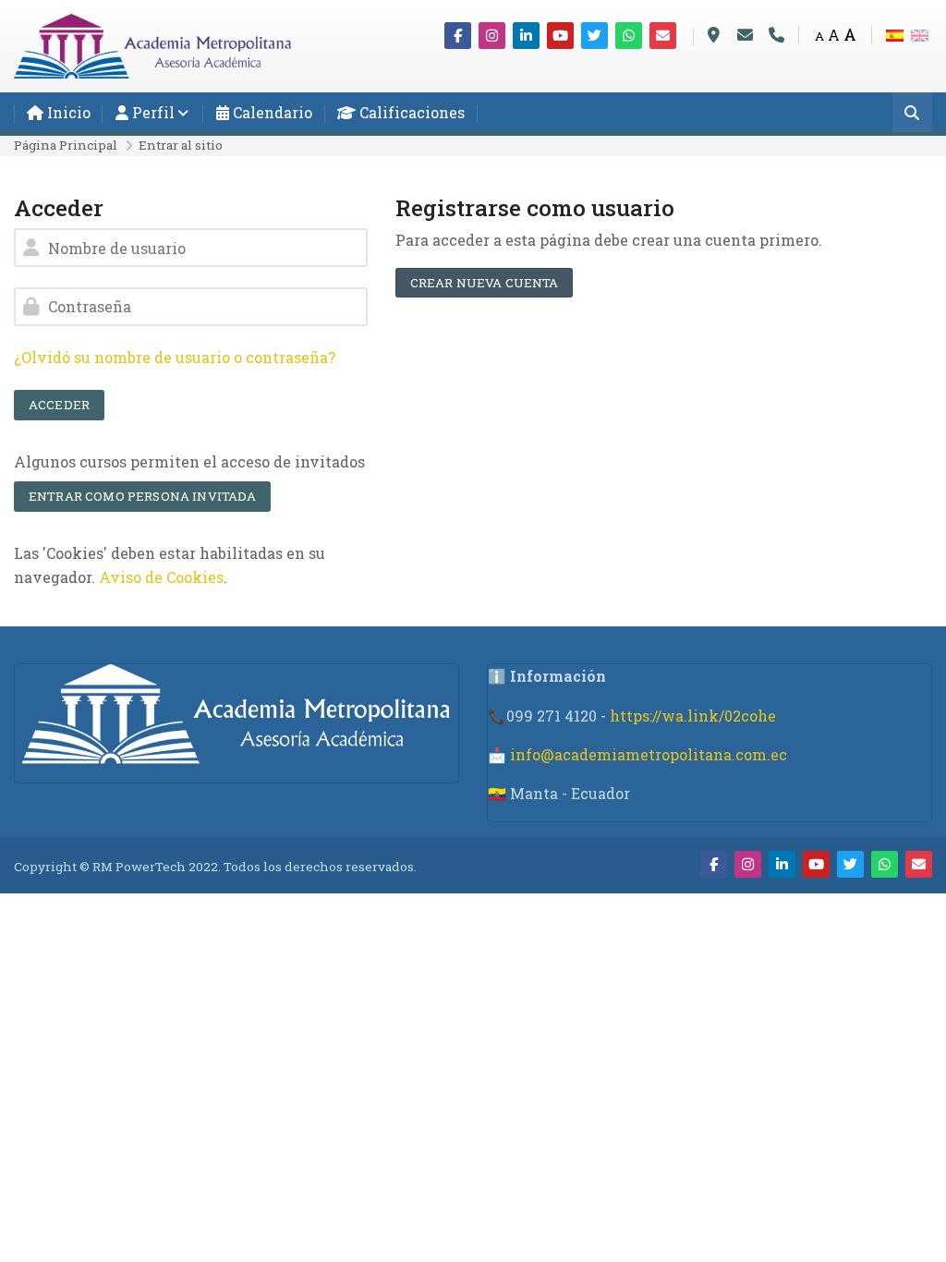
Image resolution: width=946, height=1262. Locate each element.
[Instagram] (492, 35)
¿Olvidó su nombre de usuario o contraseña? (174, 357)
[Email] (662, 35)
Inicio (67, 112)
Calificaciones (410, 112)
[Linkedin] (526, 35)
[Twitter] (594, 35)
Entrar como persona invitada (142, 496)
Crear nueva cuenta (484, 282)
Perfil (151, 112)
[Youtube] (560, 35)
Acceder (59, 404)
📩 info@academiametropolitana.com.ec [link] (637, 754)
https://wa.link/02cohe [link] (693, 715)
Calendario (270, 112)
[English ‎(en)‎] (919, 33)
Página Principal (65, 145)
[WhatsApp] (628, 35)
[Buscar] (912, 114)
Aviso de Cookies (161, 577)
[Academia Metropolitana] (152, 44)
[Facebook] (457, 35)
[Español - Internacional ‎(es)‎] (895, 33)
